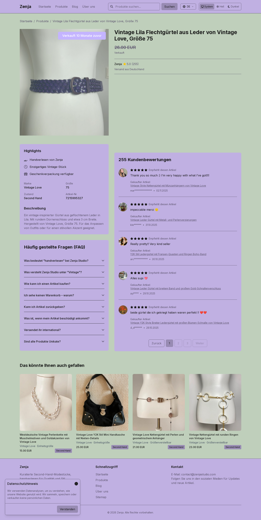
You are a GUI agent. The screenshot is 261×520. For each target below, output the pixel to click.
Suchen (169, 6)
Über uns (88, 6)
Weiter (200, 343)
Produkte (61, 6)
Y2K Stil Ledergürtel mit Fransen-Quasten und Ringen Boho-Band (168, 254)
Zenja (25, 6)
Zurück (156, 343)
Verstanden (67, 509)
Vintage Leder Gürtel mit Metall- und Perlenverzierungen (163, 219)
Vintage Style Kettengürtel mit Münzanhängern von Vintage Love (168, 185)
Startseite (44, 6)
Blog (75, 6)
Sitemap (101, 497)
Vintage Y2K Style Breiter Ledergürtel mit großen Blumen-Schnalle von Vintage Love (179, 322)
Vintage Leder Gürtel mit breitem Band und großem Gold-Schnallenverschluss (175, 288)
